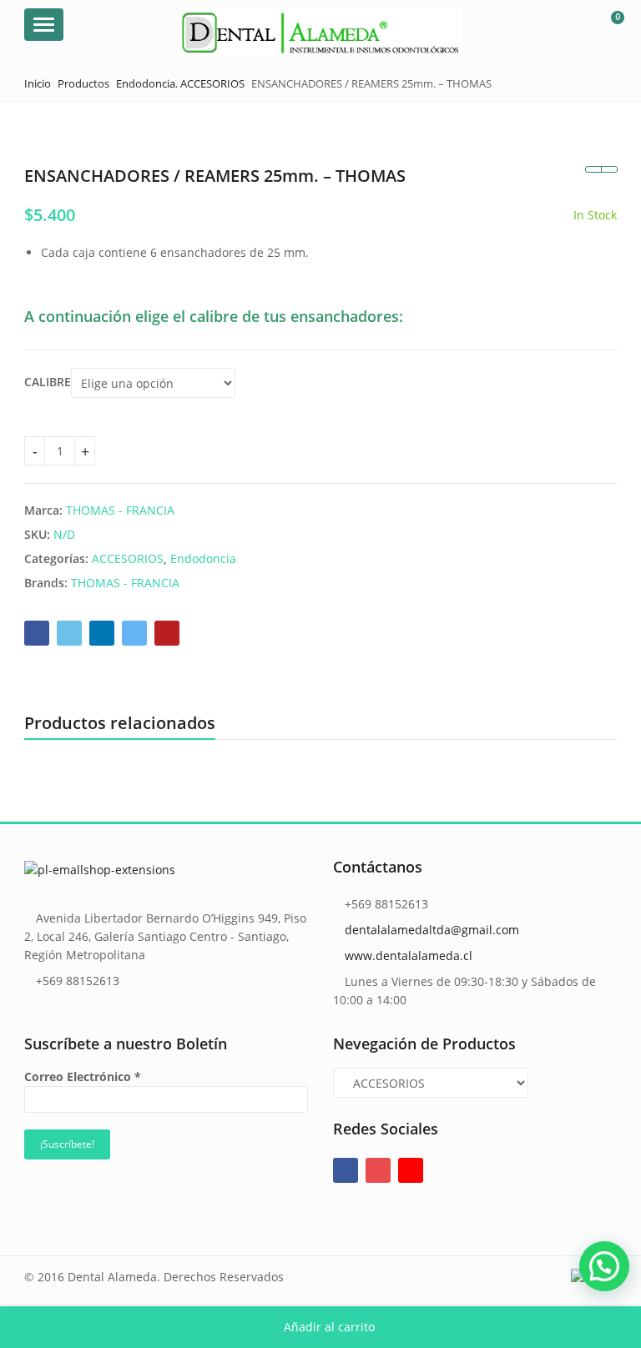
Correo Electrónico (82, 1076)
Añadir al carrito (329, 1327)
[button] (604, 1266)
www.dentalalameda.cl (408, 955)
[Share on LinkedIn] (101, 633)
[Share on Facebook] (36, 633)
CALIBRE (47, 382)
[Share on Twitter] (69, 633)
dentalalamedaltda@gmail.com (432, 930)
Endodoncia (203, 558)
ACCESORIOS (128, 558)
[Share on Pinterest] (166, 633)
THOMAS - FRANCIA (120, 510)
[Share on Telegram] (134, 633)
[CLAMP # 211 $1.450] (593, 169)
